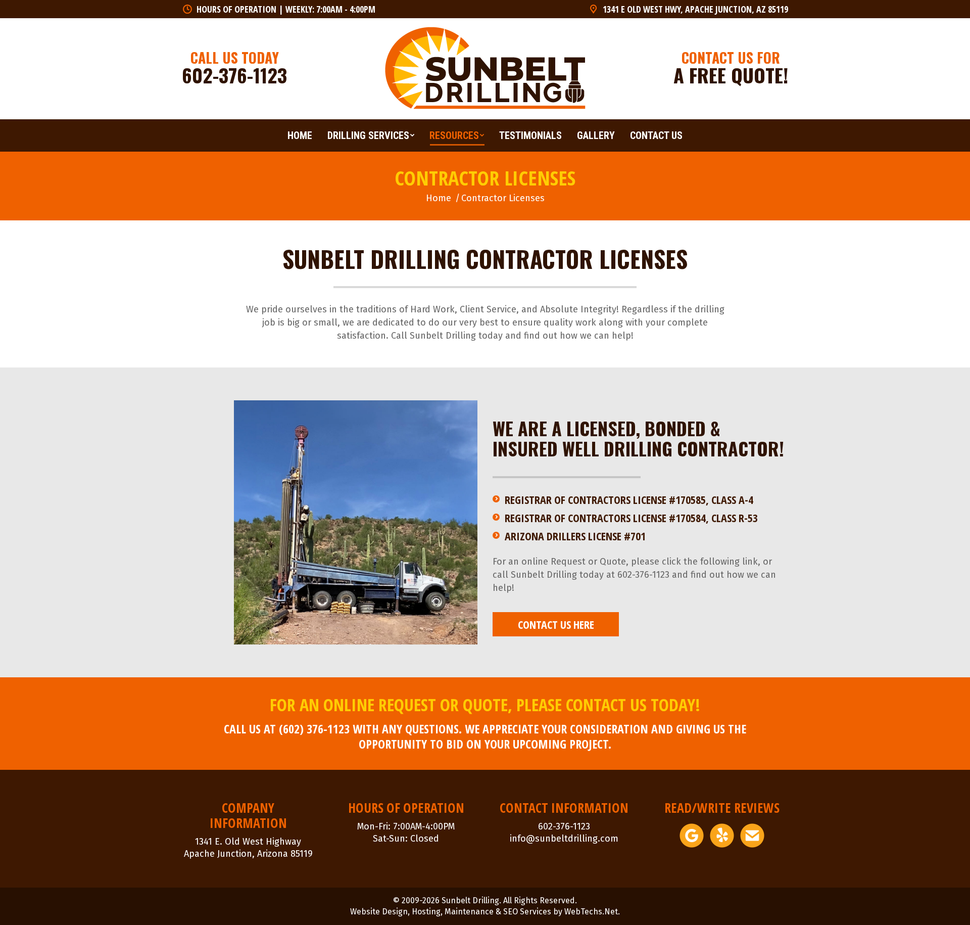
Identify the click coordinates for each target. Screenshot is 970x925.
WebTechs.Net (591, 911)
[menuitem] (299, 135)
